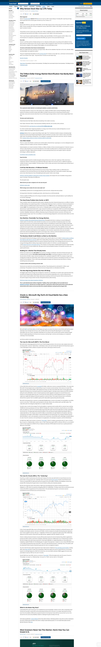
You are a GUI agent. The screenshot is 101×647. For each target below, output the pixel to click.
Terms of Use (78, 45)
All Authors (11, 41)
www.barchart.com (26, 383)
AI (54, 329)
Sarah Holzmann (11, 40)
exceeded (39, 386)
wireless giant (27, 18)
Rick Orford (11, 37)
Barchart (28, 299)
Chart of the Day (11, 16)
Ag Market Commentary (13, 78)
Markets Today (11, 11)
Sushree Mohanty (34, 618)
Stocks (10, 6)
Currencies (31, 6)
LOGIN (81, 3)
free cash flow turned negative (62, 547)
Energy (10, 46)
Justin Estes (11, 32)
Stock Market (11, 64)
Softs (10, 51)
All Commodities (11, 45)
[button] (91, 6)
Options (16, 6)
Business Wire (11, 84)
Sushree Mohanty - (23, 299)
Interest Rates (11, 61)
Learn (52, 6)
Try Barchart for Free (88, 3)
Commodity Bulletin (12, 75)
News (44, 6)
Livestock (10, 49)
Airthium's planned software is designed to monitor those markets (34, 175)
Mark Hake (11, 34)
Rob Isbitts (10, 39)
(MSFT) (25, 329)
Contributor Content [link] (34, 10)
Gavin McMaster (11, 29)
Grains (10, 47)
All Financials (11, 55)
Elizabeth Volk (11, 27)
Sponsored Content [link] (38, 78)
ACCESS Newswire (12, 83)
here (32, 622)
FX (9, 60)
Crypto (10, 56)
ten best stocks (43, 53)
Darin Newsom (11, 25)
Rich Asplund (11, 36)
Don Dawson (11, 26)
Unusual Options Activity (13, 71)
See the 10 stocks (24, 58)
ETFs (21, 6)
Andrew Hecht (11, 21)
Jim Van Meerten (11, 31)
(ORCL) (34, 329)
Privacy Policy (84, 45)
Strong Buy (44, 420)
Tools (48, 6)
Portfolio (46, 3)
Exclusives (10, 14)
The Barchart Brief (12, 69)
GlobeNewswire (11, 85)
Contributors (11, 15)
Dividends (10, 57)
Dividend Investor (12, 72)
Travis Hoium (22, 63)
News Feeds (11, 17)
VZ (37, 18)
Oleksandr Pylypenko (12, 35)
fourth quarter (55, 479)
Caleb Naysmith (11, 24)
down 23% (27, 549)
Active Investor (11, 70)
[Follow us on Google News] (35, 14)
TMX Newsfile (11, 86)
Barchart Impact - (23, 78)
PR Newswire (11, 88)
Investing (38, 6)
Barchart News (11, 12)
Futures (25, 6)
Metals (10, 50)
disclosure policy (24, 65)
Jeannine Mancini (12, 30)
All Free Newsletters (12, 67)
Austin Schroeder (12, 22)
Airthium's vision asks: (25, 185)
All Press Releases (12, 81)
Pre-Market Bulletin (12, 74)
